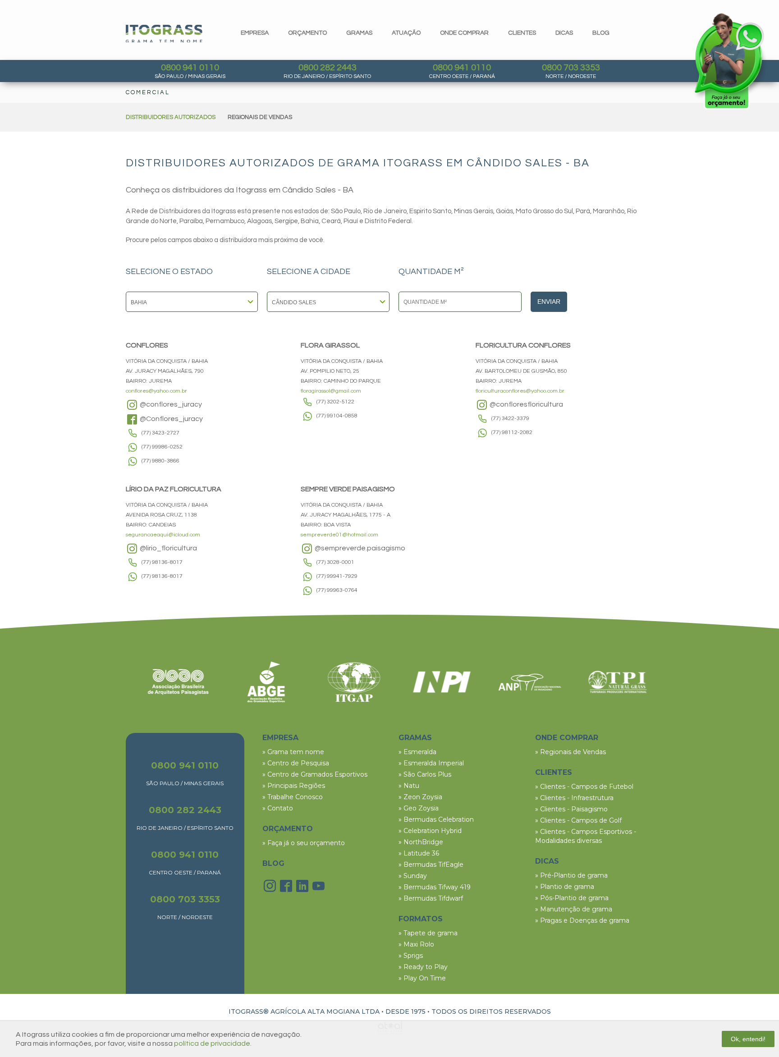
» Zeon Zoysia (420, 797)
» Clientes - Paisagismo (571, 809)
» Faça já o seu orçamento (303, 843)
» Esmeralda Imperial (431, 763)
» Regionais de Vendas (570, 752)
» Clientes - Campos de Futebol (584, 786)
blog (600, 33)
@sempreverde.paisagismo (359, 548)
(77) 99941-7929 (336, 576)
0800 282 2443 (327, 67)
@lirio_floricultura (167, 548)
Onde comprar (464, 33)
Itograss (164, 33)
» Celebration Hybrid (430, 831)
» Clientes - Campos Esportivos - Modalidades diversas (585, 836)
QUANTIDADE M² (431, 272)
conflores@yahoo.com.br (156, 391)
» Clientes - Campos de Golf (578, 820)
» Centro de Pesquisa (295, 763)
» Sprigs (411, 956)
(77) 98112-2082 (511, 432)
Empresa (255, 33)
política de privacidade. (213, 1043)
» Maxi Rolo (416, 944)
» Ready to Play (423, 967)
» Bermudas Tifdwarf (431, 898)
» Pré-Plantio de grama (571, 875)
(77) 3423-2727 (160, 433)
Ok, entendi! (748, 1039)
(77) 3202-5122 (335, 402)
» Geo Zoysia (419, 808)
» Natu (409, 786)
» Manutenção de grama (573, 909)
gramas (359, 33)
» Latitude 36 (419, 853)
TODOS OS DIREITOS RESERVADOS (491, 1011)
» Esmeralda (417, 752)
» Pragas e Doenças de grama (582, 920)
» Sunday (413, 876)
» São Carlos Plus (425, 774)
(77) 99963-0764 (336, 590)
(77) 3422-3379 (510, 418)
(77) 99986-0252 (162, 447)
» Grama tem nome (293, 752)
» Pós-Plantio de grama (572, 898)
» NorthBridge (421, 842)
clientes (522, 33)
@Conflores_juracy (170, 418)
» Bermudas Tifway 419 (435, 887)
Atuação (406, 33)
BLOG (273, 863)
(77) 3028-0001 (335, 562)
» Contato (277, 808)
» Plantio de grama (564, 887)
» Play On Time (422, 978)
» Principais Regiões (293, 786)
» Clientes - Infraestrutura (574, 798)
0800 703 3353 (571, 67)
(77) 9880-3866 (160, 461)
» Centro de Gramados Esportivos (314, 774)
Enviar (548, 301)
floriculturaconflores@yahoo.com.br (520, 391)
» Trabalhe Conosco (292, 797)
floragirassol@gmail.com (331, 391)
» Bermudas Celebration (436, 819)
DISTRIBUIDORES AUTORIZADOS (170, 117)
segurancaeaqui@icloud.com (163, 535)
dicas (564, 33)
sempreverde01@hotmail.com (339, 535)
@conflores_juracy (170, 404)
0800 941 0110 (190, 67)
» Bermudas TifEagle (431, 864)
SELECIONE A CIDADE (308, 272)
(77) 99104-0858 (336, 416)
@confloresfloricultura (525, 404)
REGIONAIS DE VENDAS (260, 117)
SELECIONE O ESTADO (169, 272)
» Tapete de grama (428, 933)
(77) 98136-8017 (162, 562)
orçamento (307, 33)
